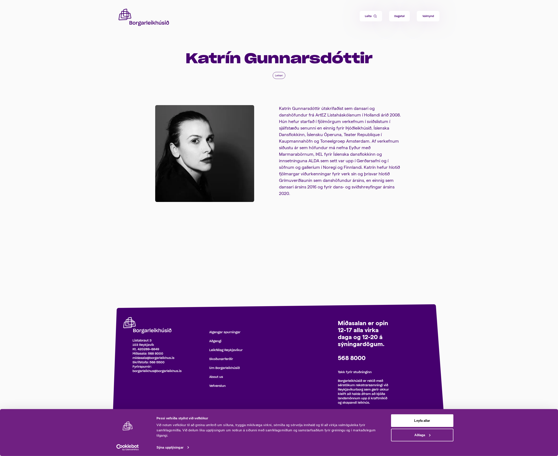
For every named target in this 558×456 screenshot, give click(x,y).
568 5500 (157, 362)
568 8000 (155, 353)
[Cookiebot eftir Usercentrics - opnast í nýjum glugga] (128, 447)
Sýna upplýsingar (170, 447)
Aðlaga (419, 435)
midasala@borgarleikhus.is (153, 358)
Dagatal (399, 16)
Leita (368, 16)
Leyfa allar (422, 420)
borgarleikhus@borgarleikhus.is (157, 371)
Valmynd (428, 16)
